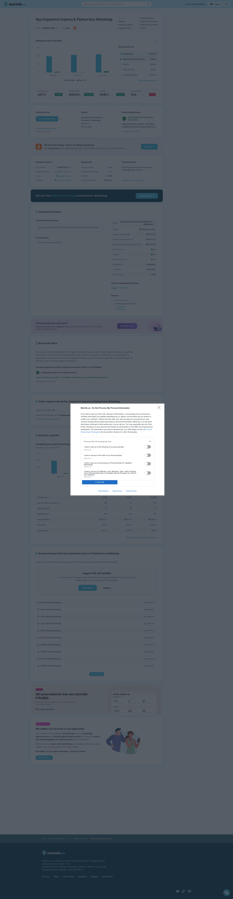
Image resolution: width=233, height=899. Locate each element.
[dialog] (117, 449)
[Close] (159, 408)
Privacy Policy (131, 491)
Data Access (117, 491)
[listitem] (117, 441)
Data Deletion (103, 491)
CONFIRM (99, 482)
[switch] (148, 446)
